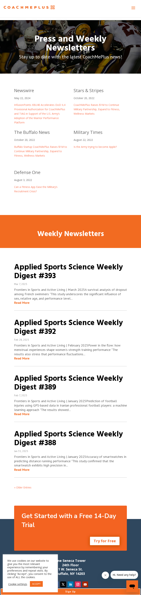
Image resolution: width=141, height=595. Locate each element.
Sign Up (70, 591)
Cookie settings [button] (17, 584)
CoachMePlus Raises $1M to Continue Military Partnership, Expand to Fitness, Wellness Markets (97, 109)
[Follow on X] (63, 584)
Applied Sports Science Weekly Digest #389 (68, 383)
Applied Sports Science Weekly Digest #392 (68, 327)
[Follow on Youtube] (85, 584)
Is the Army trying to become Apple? (95, 147)
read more (22, 303)
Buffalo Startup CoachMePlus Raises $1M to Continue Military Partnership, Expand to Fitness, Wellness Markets (40, 151)
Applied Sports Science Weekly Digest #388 (68, 438)
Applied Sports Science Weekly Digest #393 (68, 271)
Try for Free (105, 540)
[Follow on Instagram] (78, 584)
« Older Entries (22, 487)
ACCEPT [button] (36, 583)
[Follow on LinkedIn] (70, 584)
